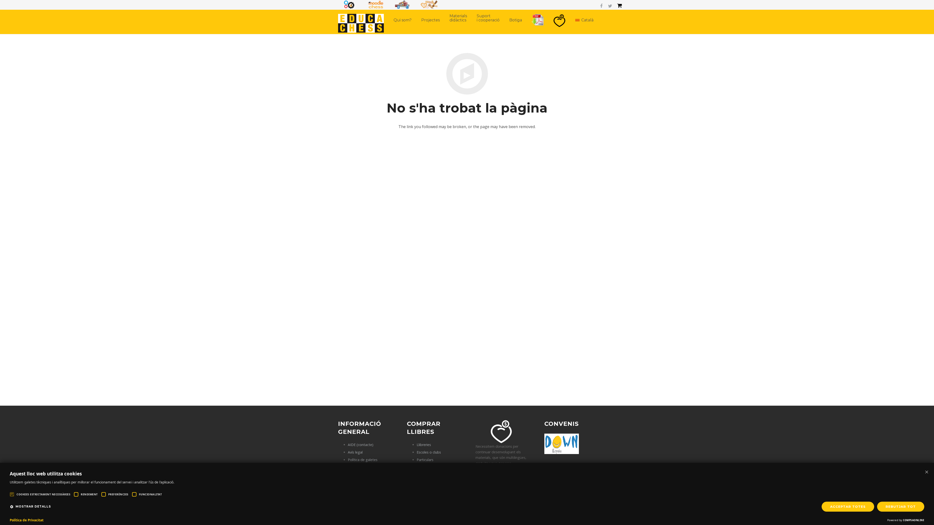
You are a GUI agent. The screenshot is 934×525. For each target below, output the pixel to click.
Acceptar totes (848, 506)
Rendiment (89, 494)
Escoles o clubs (429, 452)
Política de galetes (362, 459)
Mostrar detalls (33, 506)
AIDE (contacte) (360, 444)
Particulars (425, 459)
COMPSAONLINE (913, 520)
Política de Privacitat (27, 520)
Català (587, 20)
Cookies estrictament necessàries (43, 494)
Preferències (118, 494)
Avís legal (355, 452)
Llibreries (424, 444)
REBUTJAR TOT (901, 506)
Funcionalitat (150, 494)
